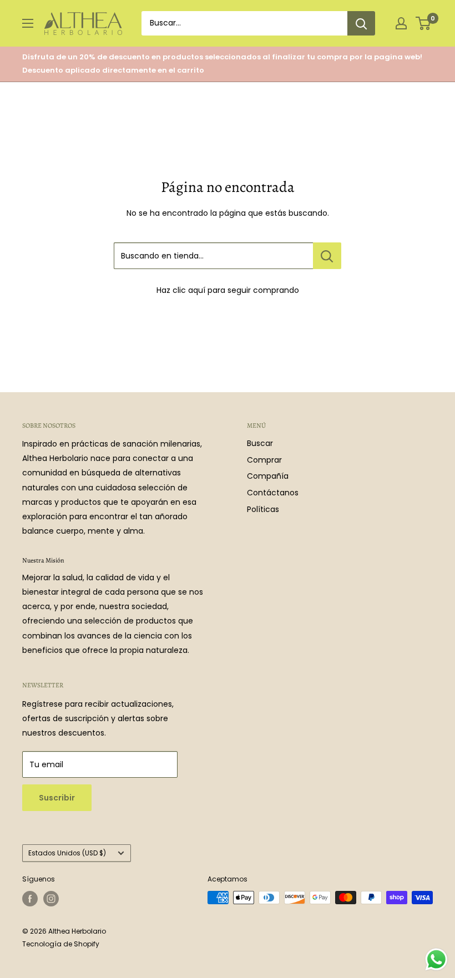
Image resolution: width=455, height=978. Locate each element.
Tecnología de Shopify (60, 944)
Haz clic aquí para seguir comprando (227, 290)
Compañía (268, 476)
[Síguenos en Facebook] (30, 898)
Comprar (264, 459)
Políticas (263, 509)
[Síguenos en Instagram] (51, 898)
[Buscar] (361, 23)
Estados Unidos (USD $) (67, 853)
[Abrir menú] (27, 23)
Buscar (260, 443)
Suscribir (57, 797)
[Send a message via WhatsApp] (436, 959)
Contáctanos (273, 492)
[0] (424, 23)
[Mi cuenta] (401, 23)
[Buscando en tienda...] (327, 255)
